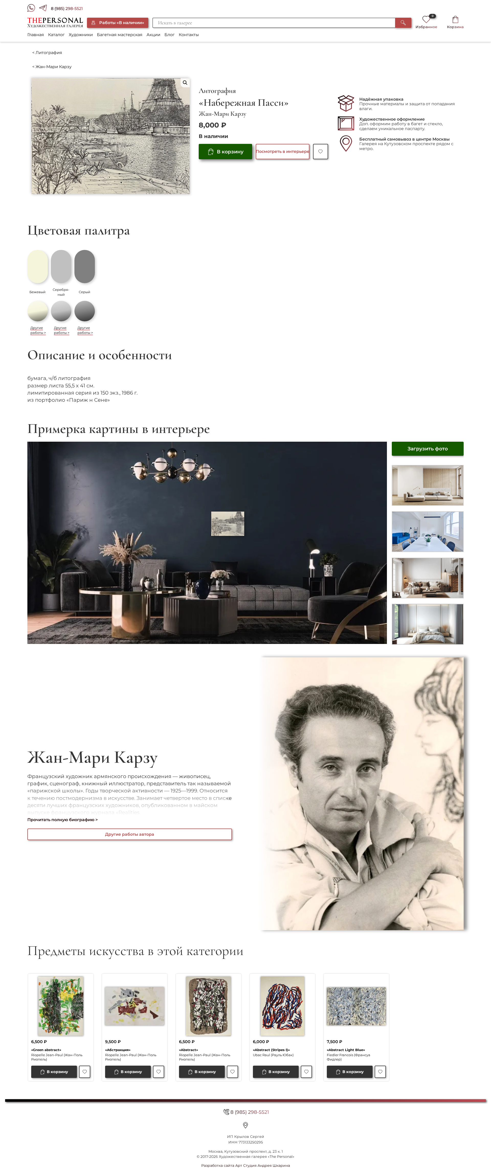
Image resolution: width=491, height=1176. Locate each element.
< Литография (47, 52)
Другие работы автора (129, 834)
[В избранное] (320, 151)
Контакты (189, 34)
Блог (169, 34)
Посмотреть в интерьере (282, 151)
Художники (81, 34)
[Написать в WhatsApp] (33, 9)
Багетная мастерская (119, 34)
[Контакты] (245, 1125)
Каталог (56, 34)
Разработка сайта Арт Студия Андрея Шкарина (245, 1165)
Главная (35, 34)
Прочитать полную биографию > (62, 819)
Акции (153, 34)
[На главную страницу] (55, 23)
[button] (185, 82)
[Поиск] (403, 23)
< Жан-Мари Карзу (52, 66)
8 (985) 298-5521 (67, 8)
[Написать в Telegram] (45, 9)
